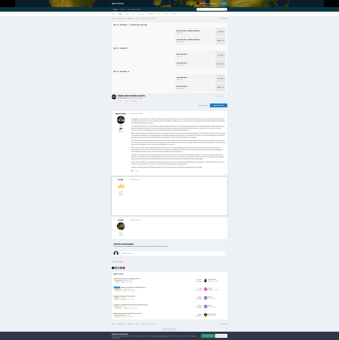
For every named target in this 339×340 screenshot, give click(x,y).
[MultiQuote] (132, 171)
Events (127, 13)
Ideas (140, 98)
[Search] (225, 9)
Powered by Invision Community (169, 330)
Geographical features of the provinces (124, 296)
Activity (122, 9)
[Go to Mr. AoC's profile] (121, 186)
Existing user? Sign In (211, 3)
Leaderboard (150, 13)
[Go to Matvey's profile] (205, 298)
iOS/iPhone (174, 13)
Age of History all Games (134, 9)
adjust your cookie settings (160, 336)
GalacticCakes (123, 98)
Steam (158, 13)
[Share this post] (225, 113)
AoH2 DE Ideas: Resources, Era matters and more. (127, 278)
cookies (122, 336)
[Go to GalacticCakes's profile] (114, 96)
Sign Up (223, 3)
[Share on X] (113, 268)
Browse (115, 9)
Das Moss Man (212, 279)
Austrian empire (119, 315)
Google (120, 179)
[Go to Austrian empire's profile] (205, 315)
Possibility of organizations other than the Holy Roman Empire (130, 304)
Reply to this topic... (128, 253)
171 (121, 130)
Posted (136, 113)
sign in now (150, 246)
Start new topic (203, 105)
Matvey (116, 297)
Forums (120, 13)
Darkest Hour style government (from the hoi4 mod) (127, 313)
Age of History (118, 3)
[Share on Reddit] (118, 268)
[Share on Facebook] (115, 268)
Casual (210, 288)
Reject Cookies (221, 336)
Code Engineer (118, 280)
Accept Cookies (208, 336)
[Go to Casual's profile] (205, 289)
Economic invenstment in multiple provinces (133, 287)
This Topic (218, 9)
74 (121, 233)
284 (121, 193)
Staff (133, 13)
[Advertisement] (163, 196)
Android (166, 13)
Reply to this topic (219, 105)
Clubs (113, 13)
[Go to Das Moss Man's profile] (205, 280)
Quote (136, 170)
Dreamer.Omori (119, 289)
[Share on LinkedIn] (121, 268)
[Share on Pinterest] (124, 268)
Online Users (141, 13)
